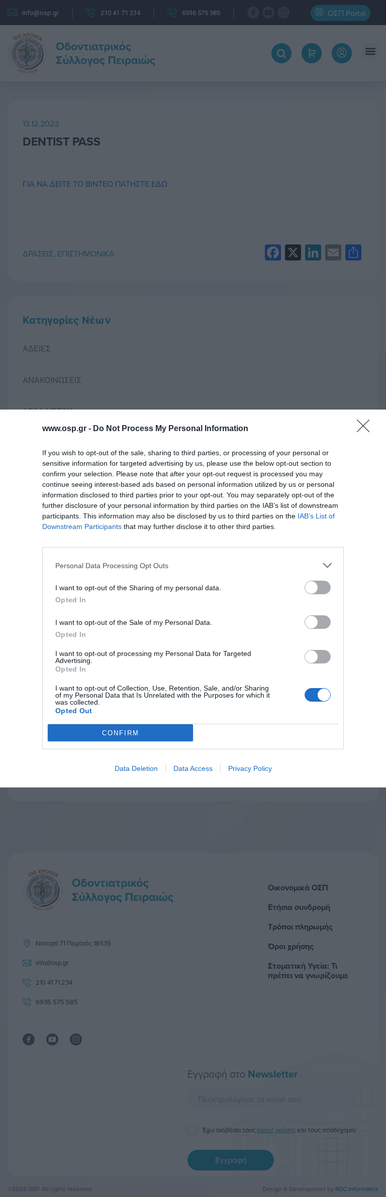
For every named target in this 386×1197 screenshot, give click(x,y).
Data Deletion (136, 768)
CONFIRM (120, 733)
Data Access (193, 768)
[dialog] (193, 598)
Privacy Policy (250, 768)
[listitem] (193, 565)
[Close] (366, 429)
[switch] (318, 587)
